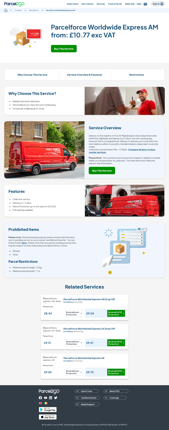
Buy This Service (64, 48)
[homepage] (5, 10)
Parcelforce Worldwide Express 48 (84, 357)
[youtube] (45, 397)
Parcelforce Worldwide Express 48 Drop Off (89, 299)
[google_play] (48, 409)
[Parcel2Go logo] (14, 4)
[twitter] (55, 397)
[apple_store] (48, 417)
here (24, 242)
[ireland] (45, 403)
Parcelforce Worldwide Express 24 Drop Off (89, 328)
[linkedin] (50, 397)
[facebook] (40, 397)
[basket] (145, 4)
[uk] (40, 403)
